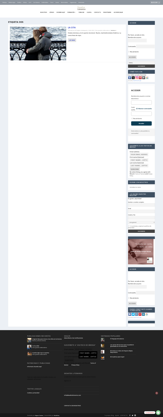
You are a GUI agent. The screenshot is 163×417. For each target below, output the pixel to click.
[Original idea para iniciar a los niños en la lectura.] (29, 340)
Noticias (5, 2)
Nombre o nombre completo (136, 202)
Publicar (81, 12)
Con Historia (36, 2)
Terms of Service (140, 174)
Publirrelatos (45, 2)
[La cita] (38, 43)
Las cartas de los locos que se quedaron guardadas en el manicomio (122, 345)
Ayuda (117, 415)
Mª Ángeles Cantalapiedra (81, 30)
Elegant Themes (39, 415)
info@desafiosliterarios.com (72, 395)
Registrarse (107, 12)
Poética (19, 2)
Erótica (25, 2)
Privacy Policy (75, 365)
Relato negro (12, 2)
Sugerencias (73, 2)
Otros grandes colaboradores (102, 30)
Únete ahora (135, 131)
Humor (57, 2)
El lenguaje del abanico (117, 339)
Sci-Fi (30, 2)
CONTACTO (124, 415)
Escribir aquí (61, 12)
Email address (134, 152)
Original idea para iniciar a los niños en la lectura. (47, 339)
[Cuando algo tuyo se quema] (29, 354)
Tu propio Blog (109, 415)
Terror (51, 2)
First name (137, 157)
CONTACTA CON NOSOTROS (72, 405)
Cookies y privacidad (33, 393)
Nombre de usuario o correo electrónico (140, 97)
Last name (137, 163)
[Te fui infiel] (29, 347)
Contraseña (132, 46)
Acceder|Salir (118, 12)
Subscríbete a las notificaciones (73, 338)
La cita (72, 27)
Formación (71, 12)
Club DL (89, 12)
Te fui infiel (35, 346)
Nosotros (43, 12)
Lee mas (72, 40)
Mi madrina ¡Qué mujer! (117, 357)
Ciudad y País (131, 215)
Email (129, 208)
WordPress (56, 415)
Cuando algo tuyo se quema (40, 353)
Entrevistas (81, 2)
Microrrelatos (64, 2)
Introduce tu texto (135, 187)
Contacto (97, 12)
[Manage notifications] (156, 393)
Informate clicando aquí (34, 366)
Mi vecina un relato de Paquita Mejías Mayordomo (121, 351)
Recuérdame (134, 52)
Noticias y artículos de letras (39, 340)
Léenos (51, 12)
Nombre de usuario (134, 37)
